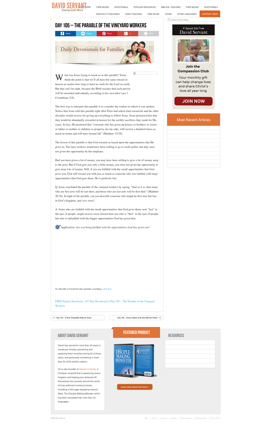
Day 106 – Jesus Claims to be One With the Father (138, 317)
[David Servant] (71, 7)
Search (169, 19)
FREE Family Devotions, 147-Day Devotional (81, 301)
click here (107, 288)
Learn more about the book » (135, 387)
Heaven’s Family (87, 369)
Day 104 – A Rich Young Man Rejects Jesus (73, 317)
